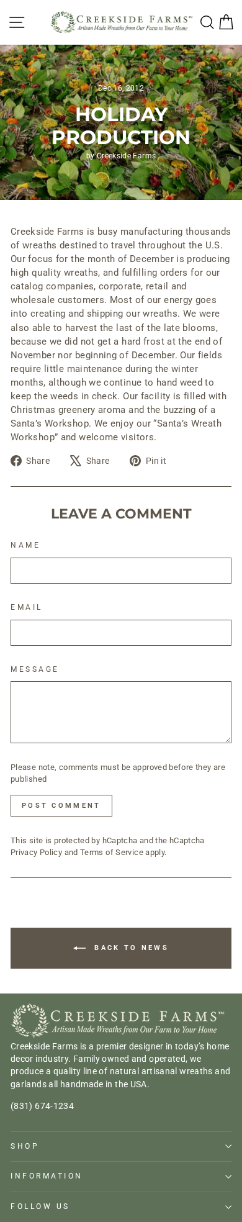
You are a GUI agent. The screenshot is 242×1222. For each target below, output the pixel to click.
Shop (25, 1146)
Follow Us (40, 1206)
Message (35, 669)
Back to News (130, 948)
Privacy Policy (36, 852)
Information (47, 1176)
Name (25, 545)
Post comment (61, 806)
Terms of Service (111, 852)
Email (27, 607)
